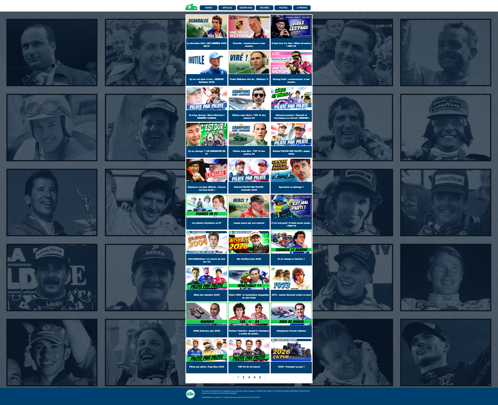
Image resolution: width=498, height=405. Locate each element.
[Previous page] (232, 377)
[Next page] (265, 377)
